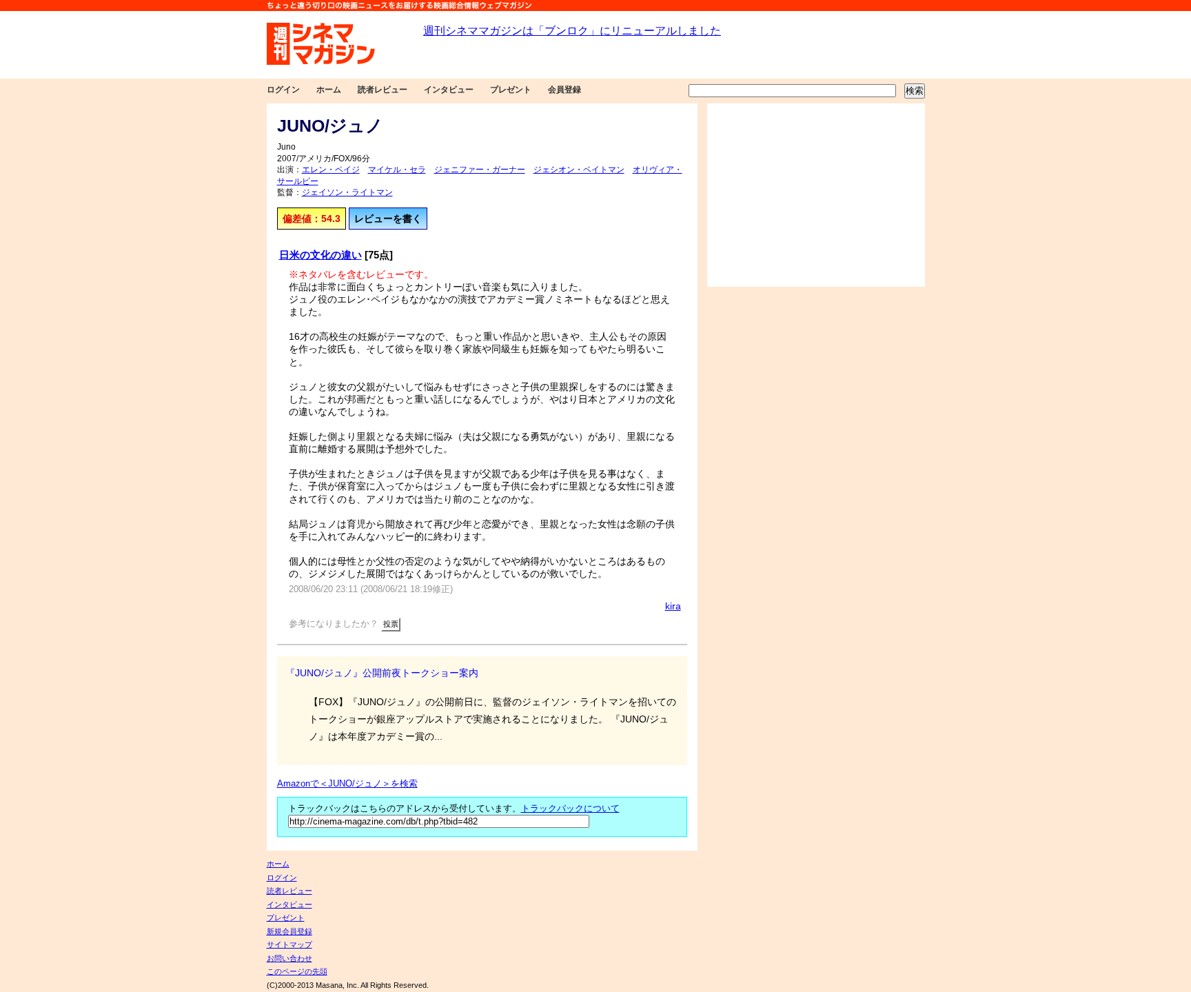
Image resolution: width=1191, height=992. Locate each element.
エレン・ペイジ (331, 169)
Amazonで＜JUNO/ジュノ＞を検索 (347, 784)
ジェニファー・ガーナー (479, 169)
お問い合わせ (289, 958)
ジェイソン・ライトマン (347, 192)
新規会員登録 (289, 931)
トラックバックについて (570, 808)
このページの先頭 (297, 971)
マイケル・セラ (397, 169)
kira (673, 605)
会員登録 (564, 89)
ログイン (283, 89)
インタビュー (449, 89)
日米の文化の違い (320, 255)
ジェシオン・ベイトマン (578, 169)
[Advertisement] (816, 195)
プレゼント (510, 89)
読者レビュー (382, 89)
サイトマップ (289, 944)
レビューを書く (388, 218)
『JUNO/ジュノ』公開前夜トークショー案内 (381, 672)
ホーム (328, 89)
